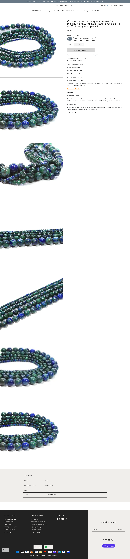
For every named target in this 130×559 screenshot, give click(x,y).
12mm (93, 38)
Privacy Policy (35, 532)
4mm (69, 38)
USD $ (111, 5)
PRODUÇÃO (84, 55)
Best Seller (8, 524)
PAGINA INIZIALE (10, 519)
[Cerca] (99, 5)
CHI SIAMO (8, 532)
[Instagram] (66, 519)
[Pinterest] (59, 519)
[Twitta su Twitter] (78, 112)
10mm (87, 38)
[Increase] (82, 44)
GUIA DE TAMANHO (73, 55)
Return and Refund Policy (39, 524)
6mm (75, 38)
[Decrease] (76, 44)
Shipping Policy (36, 527)
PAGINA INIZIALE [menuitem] (36, 11)
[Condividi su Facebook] (75, 112)
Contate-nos (35, 519)
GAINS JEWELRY (65, 6)
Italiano (103, 5)
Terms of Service (36, 530)
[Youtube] (62, 519)
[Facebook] (57, 519)
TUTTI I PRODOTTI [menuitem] (68, 11)
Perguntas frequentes (38, 522)
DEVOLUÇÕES (94, 55)
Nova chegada (9, 522)
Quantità (70, 44)
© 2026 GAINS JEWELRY (37, 555)
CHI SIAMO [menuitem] (95, 11)
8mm (81, 38)
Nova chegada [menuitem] (48, 11)
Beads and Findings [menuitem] (83, 11)
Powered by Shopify (51, 555)
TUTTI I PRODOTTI (11, 527)
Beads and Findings (11, 530)
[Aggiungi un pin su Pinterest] (80, 112)
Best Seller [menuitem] (57, 11)
